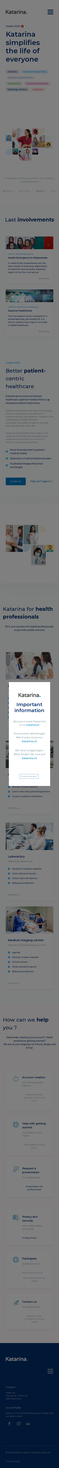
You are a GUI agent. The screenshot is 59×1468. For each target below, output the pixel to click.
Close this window (29, 776)
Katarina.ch (32, 725)
